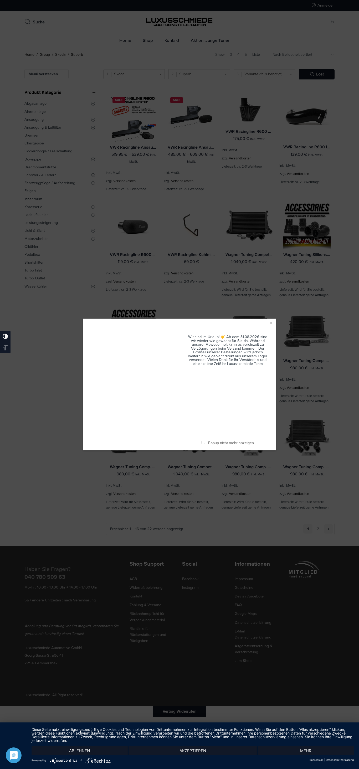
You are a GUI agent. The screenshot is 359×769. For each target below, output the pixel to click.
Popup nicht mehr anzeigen (231, 443)
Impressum (317, 759)
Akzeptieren (193, 750)
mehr (305, 750)
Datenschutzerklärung (340, 759)
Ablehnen (79, 750)
